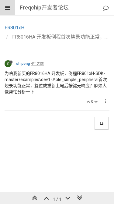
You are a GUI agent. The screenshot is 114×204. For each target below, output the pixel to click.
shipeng (23, 63)
